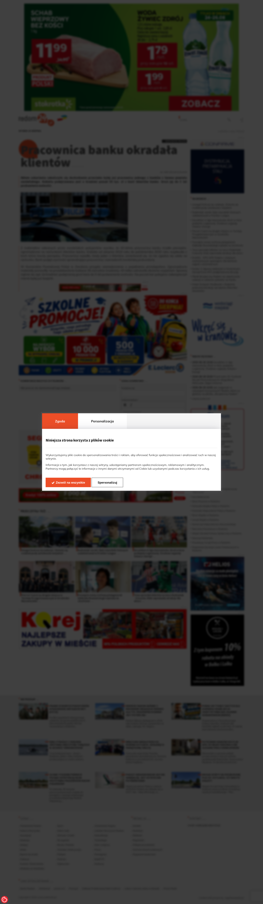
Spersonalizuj (107, 482)
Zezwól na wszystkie (70, 482)
